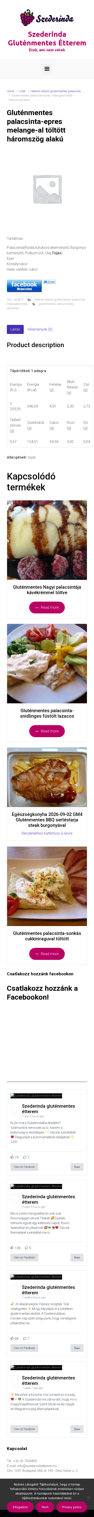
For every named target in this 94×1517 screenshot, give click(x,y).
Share (77, 1167)
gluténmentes (47, 304)
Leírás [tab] (15, 329)
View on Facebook (24, 1167)
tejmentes (13, 308)
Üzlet (22, 91)
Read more (50, 607)
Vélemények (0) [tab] (39, 329)
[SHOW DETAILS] (47, 540)
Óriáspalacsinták (17, 304)
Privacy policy (71, 1507)
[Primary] (47, 69)
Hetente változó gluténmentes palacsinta (55, 91)
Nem (45, 1507)
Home (10, 91)
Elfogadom (20, 1507)
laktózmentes (65, 304)
